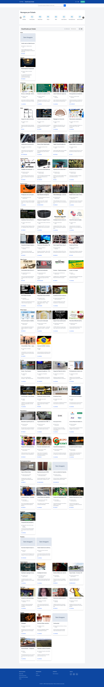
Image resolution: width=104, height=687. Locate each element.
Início (37, 673)
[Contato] (78, 2)
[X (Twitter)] (77, 674)
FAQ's (20, 678)
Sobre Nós (21, 673)
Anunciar (82, 1)
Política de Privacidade (23, 677)
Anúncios (38, 675)
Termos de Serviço (22, 675)
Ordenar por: (67, 28)
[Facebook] (71, 674)
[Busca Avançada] (76, 2)
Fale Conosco (55, 673)
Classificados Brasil (29, 1)
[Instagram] (74, 674)
